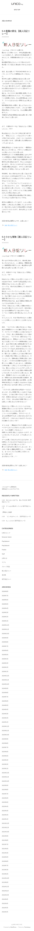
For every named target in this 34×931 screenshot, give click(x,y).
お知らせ (4, 558)
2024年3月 (5, 713)
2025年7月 (5, 646)
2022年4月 (5, 806)
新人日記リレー (12, 225)
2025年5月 (5, 654)
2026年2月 (5, 616)
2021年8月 (5, 840)
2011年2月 (5, 912)
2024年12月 (5, 675)
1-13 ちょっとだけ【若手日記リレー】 (14, 520)
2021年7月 (5, 844)
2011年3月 (5, 907)
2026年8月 (5, 591)
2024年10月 (5, 684)
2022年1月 (5, 819)
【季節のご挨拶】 (7, 512)
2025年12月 (5, 625)
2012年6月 (5, 882)
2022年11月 (5, 777)
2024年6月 (5, 701)
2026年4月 (5, 608)
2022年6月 (5, 798)
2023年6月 (5, 751)
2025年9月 (5, 638)
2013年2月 (5, 874)
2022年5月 (5, 802)
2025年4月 (5, 659)
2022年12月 (5, 773)
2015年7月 (5, 865)
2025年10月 (5, 633)
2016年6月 (5, 857)
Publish (4, 549)
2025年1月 (5, 671)
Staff (6, 225)
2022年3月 (5, 810)
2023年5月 (5, 756)
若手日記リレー (6, 579)
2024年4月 (5, 709)
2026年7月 (5, 595)
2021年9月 (5, 836)
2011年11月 (5, 891)
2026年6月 (5, 600)
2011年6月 (5, 899)
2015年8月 (5, 861)
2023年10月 (5, 734)
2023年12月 (5, 726)
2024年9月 (5, 688)
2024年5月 (5, 705)
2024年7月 (5, 697)
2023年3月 (5, 764)
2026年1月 (5, 621)
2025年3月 (5, 663)
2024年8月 (5, 692)
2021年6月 (5, 848)
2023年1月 (5, 768)
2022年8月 (5, 789)
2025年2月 (5, 667)
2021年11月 (5, 827)
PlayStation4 (5, 541)
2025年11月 (5, 629)
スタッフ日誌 (6, 566)
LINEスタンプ (6, 533)
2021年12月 (5, 823)
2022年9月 (5, 785)
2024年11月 (5, 680)
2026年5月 (5, 604)
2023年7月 (5, 747)
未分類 (4, 575)
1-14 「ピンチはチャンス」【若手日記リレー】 (16, 516)
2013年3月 (5, 869)
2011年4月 (5, 903)
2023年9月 (5, 739)
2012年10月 (5, 878)
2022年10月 (5, 781)
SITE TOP (17, 9)
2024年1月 (5, 722)
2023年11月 (5, 730)
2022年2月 (5, 815)
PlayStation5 (5, 545)
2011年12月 (5, 886)
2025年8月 (5, 642)
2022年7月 (5, 794)
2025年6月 (5, 650)
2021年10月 (5, 831)
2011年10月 (5, 895)
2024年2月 (5, 718)
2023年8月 (5, 743)
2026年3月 (5, 612)
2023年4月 (5, 760)
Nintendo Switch (7, 537)
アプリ (4, 562)
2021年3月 (5, 853)
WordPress (13, 927)
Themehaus (27, 927)
